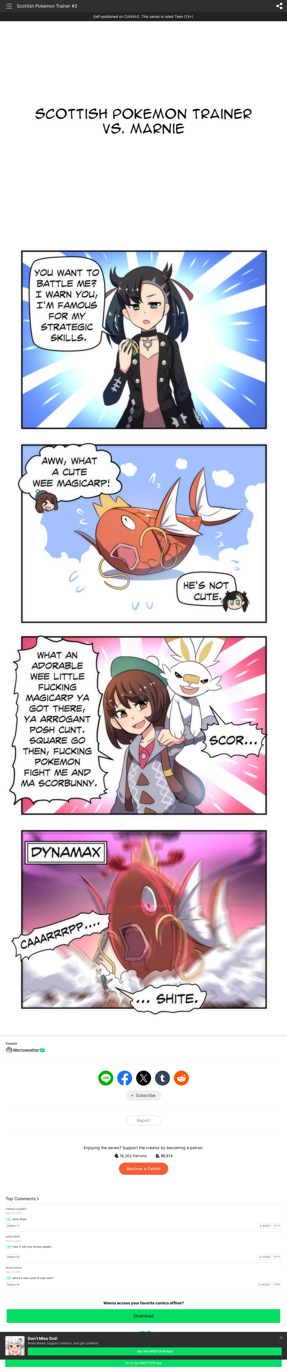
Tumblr (162, 1078)
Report (143, 1120)
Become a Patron (143, 1168)
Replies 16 (13, 1284)
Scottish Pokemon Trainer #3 (47, 5)
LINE (105, 1078)
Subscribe (145, 1095)
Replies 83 (13, 1256)
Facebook (124, 1078)
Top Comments (21, 1198)
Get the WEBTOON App (155, 1351)
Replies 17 (13, 1225)
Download (143, 1315)
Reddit (181, 1078)
